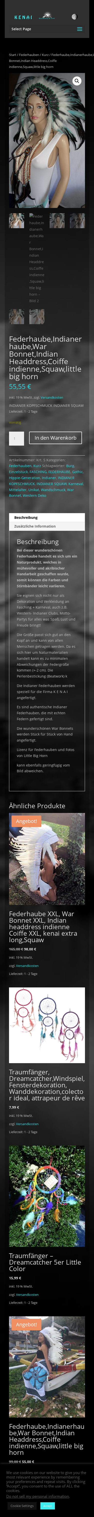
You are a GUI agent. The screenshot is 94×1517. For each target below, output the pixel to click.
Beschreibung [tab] (26, 517)
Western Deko (34, 495)
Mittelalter (18, 489)
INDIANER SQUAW (52, 483)
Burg (70, 465)
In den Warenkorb (55, 437)
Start (12, 54)
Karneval (75, 483)
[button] (76, 80)
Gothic (77, 471)
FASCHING (38, 471)
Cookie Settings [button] (22, 1506)
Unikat (33, 489)
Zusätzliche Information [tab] (35, 526)
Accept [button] (47, 1506)
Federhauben (29, 54)
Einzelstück (18, 471)
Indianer (49, 477)
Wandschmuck (53, 489)
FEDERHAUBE (59, 471)
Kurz (45, 54)
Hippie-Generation (24, 477)
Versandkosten (52, 397)
